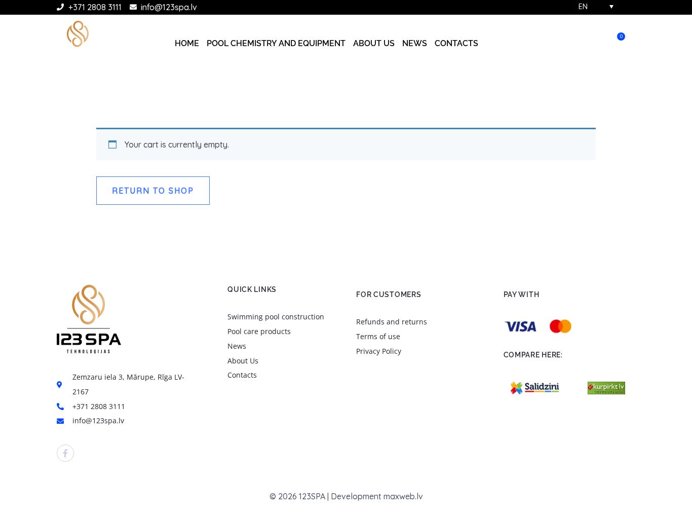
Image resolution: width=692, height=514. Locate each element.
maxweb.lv (403, 496)
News (414, 43)
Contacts (456, 43)
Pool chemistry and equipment (276, 43)
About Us (374, 43)
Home (187, 43)
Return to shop (153, 191)
